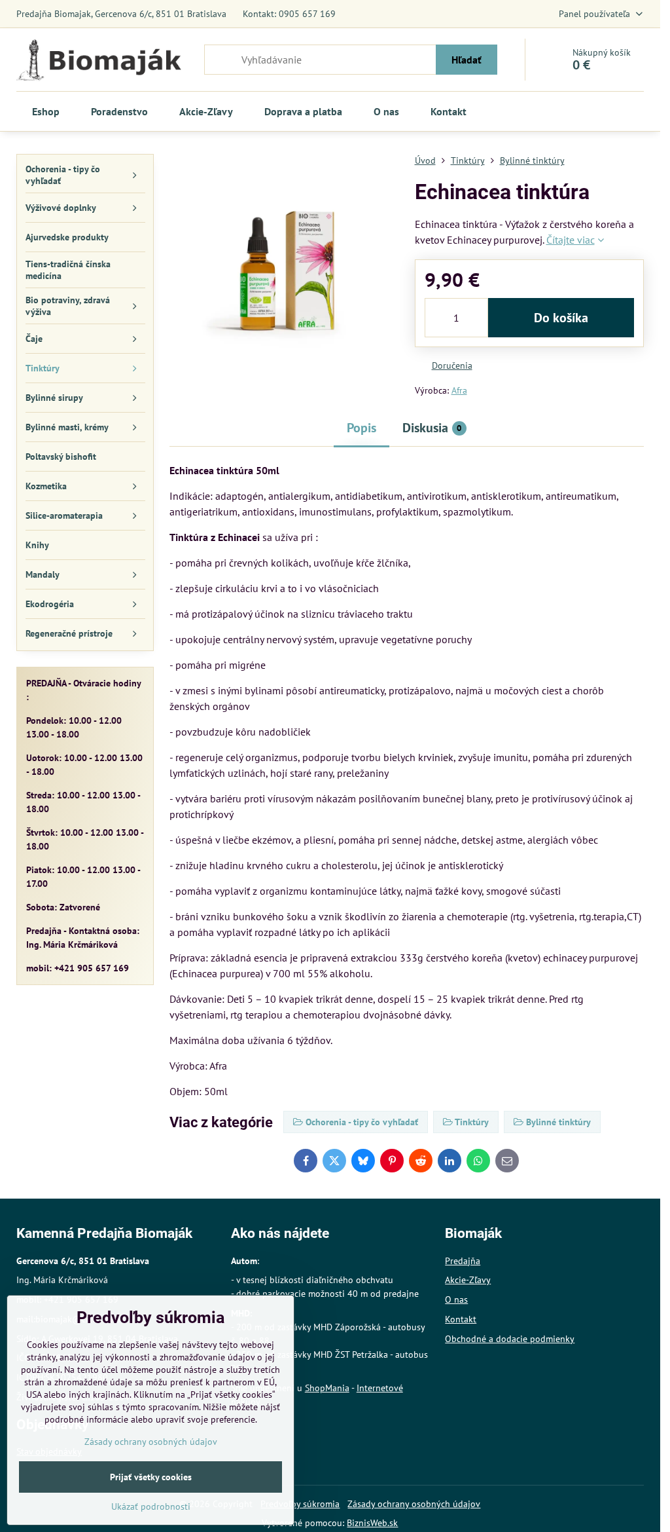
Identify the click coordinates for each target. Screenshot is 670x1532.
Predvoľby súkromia (300, 1504)
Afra (459, 390)
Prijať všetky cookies (151, 1477)
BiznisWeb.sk (372, 1523)
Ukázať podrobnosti (150, 1506)
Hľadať (466, 59)
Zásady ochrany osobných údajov (413, 1504)
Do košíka (561, 317)
